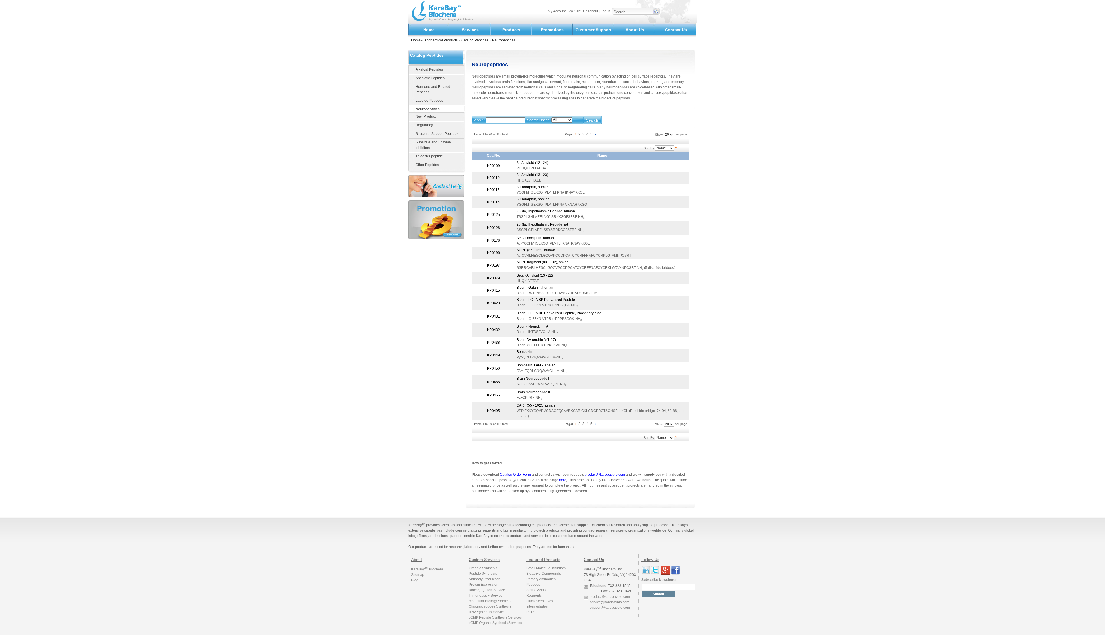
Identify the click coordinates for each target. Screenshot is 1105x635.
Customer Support (593, 29)
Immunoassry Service (485, 596)
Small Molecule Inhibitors (546, 568)
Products (511, 29)
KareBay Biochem (427, 569)
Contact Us (676, 29)
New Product (426, 116)
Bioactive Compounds (543, 574)
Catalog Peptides (474, 40)
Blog (414, 580)
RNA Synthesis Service (487, 612)
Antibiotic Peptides (430, 78)
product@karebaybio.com (610, 597)
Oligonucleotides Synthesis (490, 606)
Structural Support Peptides (437, 134)
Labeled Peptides (429, 101)
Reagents (534, 596)
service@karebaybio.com (609, 602)
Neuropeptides (428, 109)
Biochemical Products (441, 40)
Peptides (533, 585)
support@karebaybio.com (610, 608)
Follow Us (650, 559)
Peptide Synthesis (483, 574)
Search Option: (538, 120)
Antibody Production (484, 579)
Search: (479, 120)
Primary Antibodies (541, 579)
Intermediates (537, 606)
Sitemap (417, 575)
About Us (635, 29)
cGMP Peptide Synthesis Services (495, 617)
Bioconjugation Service (487, 590)
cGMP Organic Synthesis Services (495, 623)
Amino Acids (536, 590)
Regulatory (424, 125)
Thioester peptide (429, 156)
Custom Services (484, 559)
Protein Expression (483, 585)
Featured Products (543, 559)
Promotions (552, 29)
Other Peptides (427, 165)
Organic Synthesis (483, 568)
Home (429, 29)
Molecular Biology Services (490, 601)
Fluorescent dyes (539, 601)
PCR (530, 612)
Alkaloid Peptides (429, 69)
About (416, 559)
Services (470, 29)
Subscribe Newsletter (659, 580)
